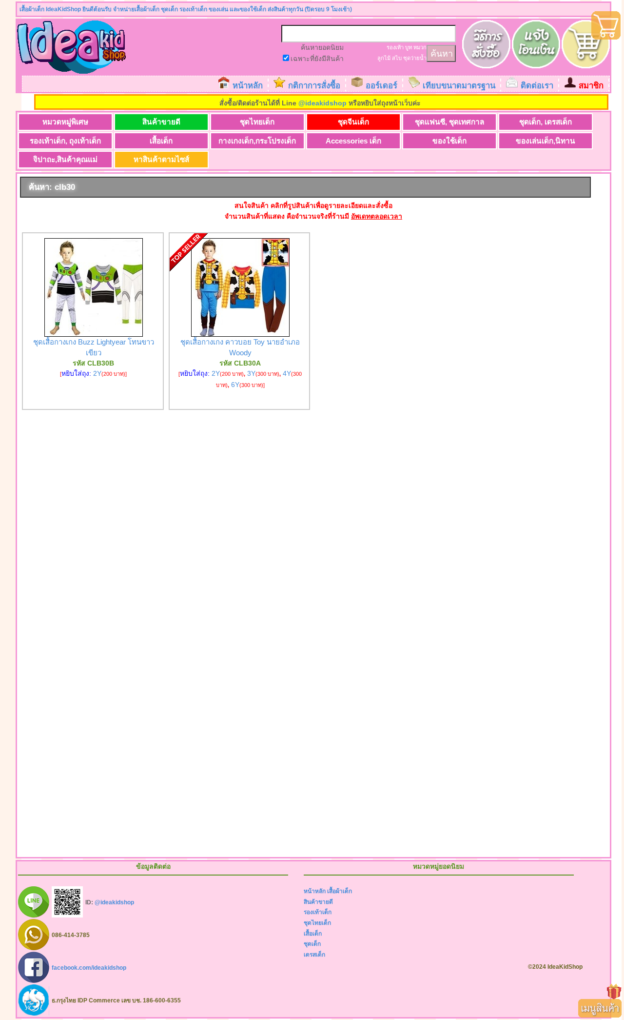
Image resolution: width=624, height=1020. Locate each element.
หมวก (420, 47)
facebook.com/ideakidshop (89, 967)
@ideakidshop (322, 103)
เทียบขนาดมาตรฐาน (459, 85)
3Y (251, 373)
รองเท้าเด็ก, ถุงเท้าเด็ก (65, 141)
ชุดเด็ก (312, 943)
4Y (287, 373)
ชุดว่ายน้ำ (415, 58)
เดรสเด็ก (314, 954)
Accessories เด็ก (353, 141)
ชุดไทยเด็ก (257, 122)
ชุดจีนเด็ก (353, 122)
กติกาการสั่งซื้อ (314, 85)
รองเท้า (395, 47)
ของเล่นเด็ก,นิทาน (545, 141)
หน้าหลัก (248, 85)
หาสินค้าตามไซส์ (161, 159)
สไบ (397, 58)
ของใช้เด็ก (449, 141)
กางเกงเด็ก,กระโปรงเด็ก (257, 141)
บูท (408, 47)
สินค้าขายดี (161, 122)
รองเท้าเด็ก (318, 912)
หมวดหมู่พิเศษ (65, 122)
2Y (97, 373)
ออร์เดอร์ (381, 85)
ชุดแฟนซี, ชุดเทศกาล (449, 122)
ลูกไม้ (383, 58)
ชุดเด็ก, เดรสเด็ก (545, 122)
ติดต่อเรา (537, 85)
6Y (235, 384)
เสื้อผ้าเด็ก (339, 891)
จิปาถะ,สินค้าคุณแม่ (65, 159)
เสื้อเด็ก (161, 141)
